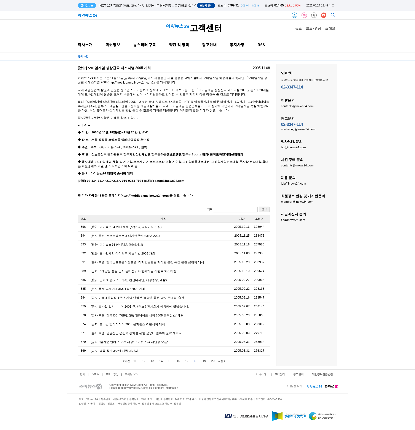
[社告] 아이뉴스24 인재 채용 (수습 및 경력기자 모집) (126, 227)
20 (213, 361)
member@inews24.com (297, 201)
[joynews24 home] (331, 386)
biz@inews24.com (293, 147)
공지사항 (237, 44)
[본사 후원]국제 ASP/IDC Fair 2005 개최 (118, 289)
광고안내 (209, 44)
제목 (210, 209)
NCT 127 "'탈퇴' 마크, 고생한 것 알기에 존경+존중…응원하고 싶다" (147, 5)
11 (135, 361)
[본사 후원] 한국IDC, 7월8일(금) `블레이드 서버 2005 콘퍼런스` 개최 (137, 315)
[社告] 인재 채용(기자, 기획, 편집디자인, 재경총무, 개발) (129, 280)
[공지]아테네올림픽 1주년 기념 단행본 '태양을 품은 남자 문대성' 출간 (137, 297)
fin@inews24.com (293, 219)
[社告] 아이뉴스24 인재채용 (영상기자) (117, 244)
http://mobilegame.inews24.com (130, 82)
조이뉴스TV (131, 374)
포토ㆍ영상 (111, 374)
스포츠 (95, 374)
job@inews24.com (293, 183)
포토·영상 (313, 28)
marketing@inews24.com (298, 129)
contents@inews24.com (297, 106)
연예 (82, 374)
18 (195, 361)
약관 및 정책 (179, 44)
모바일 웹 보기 (294, 386)
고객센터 (280, 374)
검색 (264, 209)
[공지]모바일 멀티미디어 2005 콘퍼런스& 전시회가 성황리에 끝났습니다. (140, 306)
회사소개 (85, 44)
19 (204, 361)
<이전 (126, 361)
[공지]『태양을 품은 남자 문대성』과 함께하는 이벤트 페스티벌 (133, 271)
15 (169, 361)
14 (161, 361)
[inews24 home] (314, 386)
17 (187, 361)
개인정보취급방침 (322, 374)
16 (178, 361)
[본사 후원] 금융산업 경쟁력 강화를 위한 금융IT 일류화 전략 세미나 (136, 333)
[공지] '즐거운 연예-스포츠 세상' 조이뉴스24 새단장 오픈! (129, 342)
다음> (221, 361)
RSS (261, 44)
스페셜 (330, 28)
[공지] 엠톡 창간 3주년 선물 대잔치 (114, 351)
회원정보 (112, 44)
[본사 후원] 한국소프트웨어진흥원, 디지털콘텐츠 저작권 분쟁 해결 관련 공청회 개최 (147, 262)
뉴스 (298, 28)
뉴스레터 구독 (144, 44)
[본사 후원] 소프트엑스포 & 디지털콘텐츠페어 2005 (125, 235)
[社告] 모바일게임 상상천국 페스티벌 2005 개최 (123, 253)
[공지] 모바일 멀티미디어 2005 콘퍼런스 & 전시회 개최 (128, 324)
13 (152, 361)
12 (143, 361)
